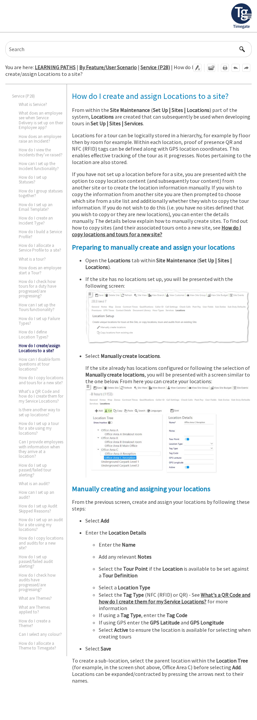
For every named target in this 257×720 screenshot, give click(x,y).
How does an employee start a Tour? (40, 270)
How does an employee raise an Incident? (40, 139)
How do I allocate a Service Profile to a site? (40, 248)
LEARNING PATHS (55, 67)
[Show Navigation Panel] (248, 16)
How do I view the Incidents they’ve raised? (41, 152)
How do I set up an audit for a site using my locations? (41, 524)
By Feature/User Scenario (108, 67)
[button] (242, 49)
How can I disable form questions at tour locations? (39, 364)
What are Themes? (35, 598)
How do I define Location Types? (34, 334)
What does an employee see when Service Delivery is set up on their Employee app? (41, 120)
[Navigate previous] (236, 68)
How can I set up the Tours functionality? (37, 307)
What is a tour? (32, 259)
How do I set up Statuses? (33, 179)
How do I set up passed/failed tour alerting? (35, 470)
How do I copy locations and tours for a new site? (41, 380)
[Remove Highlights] (197, 68)
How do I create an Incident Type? (36, 220)
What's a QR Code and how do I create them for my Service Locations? (41, 396)
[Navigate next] (246, 68)
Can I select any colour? (40, 634)
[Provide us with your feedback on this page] (211, 68)
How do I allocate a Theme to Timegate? (37, 645)
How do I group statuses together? (41, 193)
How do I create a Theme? (35, 623)
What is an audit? (34, 483)
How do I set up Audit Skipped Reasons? (38, 508)
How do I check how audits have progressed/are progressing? (37, 582)
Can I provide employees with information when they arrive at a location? (41, 449)
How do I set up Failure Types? (39, 321)
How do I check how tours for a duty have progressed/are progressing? (37, 289)
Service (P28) (155, 67)
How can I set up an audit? (36, 494)
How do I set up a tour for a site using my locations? (39, 428)
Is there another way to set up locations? (39, 412)
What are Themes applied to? (34, 609)
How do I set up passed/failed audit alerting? (36, 561)
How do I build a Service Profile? (40, 234)
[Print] (225, 68)
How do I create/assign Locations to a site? (39, 348)
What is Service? (33, 104)
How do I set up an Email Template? (36, 207)
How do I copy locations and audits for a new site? (41, 543)
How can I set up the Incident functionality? (39, 166)
